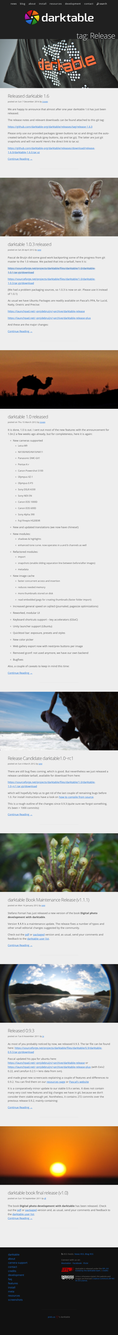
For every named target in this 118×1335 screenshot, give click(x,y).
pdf (27, 934)
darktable (13, 1254)
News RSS (79, 1254)
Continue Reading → (20, 159)
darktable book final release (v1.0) (38, 1193)
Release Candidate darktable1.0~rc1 (40, 758)
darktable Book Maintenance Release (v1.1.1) (48, 900)
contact (88, 3)
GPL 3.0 (105, 1268)
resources (56, 3)
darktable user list (38, 938)
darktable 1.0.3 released (29, 244)
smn (39, 249)
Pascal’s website (79, 1081)
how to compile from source (76, 797)
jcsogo (45, 101)
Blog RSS (89, 1254)
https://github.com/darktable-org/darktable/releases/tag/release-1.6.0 (50, 126)
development (73, 3)
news (14, 3)
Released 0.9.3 (21, 1030)
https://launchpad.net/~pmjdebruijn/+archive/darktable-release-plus (49, 318)
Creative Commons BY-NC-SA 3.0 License (95, 1279)
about (32, 3)
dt (45, 1198)
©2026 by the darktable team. (88, 1270)
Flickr (85, 1263)
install (42, 3)
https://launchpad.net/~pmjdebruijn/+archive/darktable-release (46, 311)
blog (22, 3)
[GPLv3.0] (68, 1270)
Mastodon (66, 1263)
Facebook (77, 1263)
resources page (56, 1081)
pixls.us (51, 1317)
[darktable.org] (59, 17)
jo (43, 1036)
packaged (39, 934)
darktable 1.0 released (28, 416)
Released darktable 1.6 (28, 96)
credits (105, 1270)
